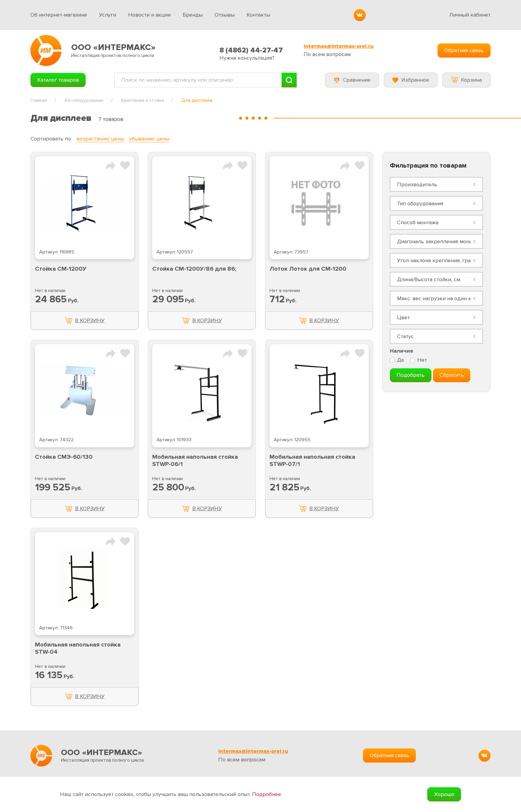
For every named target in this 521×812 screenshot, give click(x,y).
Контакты (258, 14)
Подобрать (410, 375)
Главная (38, 100)
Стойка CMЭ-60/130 (64, 457)
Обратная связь (464, 50)
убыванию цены (149, 138)
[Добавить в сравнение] (110, 165)
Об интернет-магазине (58, 14)
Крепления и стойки (142, 100)
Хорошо (444, 794)
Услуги (107, 14)
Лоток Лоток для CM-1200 (308, 268)
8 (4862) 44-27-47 (251, 50)
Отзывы (225, 14)
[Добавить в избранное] (125, 165)
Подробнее (266, 794)
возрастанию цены (100, 138)
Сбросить (452, 375)
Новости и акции (149, 14)
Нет (422, 360)
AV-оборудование (84, 100)
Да (400, 360)
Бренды (193, 14)
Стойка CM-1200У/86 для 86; (194, 268)
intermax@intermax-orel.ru (339, 46)
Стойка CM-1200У (61, 268)
